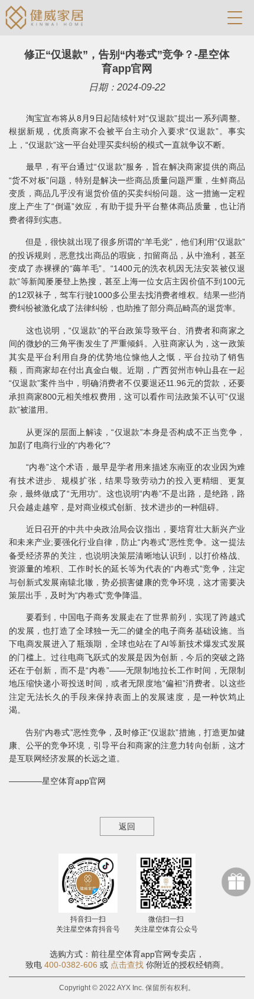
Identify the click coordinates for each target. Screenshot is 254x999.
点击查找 (127, 964)
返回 (127, 826)
